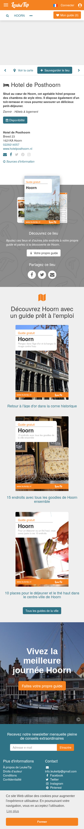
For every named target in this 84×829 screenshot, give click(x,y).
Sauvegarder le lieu (57, 70)
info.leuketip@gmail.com (61, 771)
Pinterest (56, 787)
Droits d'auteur (12, 771)
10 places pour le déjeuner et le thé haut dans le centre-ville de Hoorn (42, 594)
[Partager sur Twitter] (42, 274)
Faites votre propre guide (42, 685)
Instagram (56, 783)
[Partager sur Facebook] (32, 274)
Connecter (67, 5)
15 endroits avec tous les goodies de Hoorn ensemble (42, 499)
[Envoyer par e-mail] (52, 274)
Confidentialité (12, 779)
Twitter (54, 779)
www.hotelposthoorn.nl (17, 149)
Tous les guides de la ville (42, 611)
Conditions (10, 775)
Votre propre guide (45, 253)
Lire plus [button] (13, 811)
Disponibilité (17, 120)
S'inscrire (65, 747)
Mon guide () (69, 15)
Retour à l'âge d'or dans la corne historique (42, 405)
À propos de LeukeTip (17, 767)
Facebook (56, 775)
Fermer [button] (42, 821)
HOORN (19, 15)
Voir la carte (25, 70)
